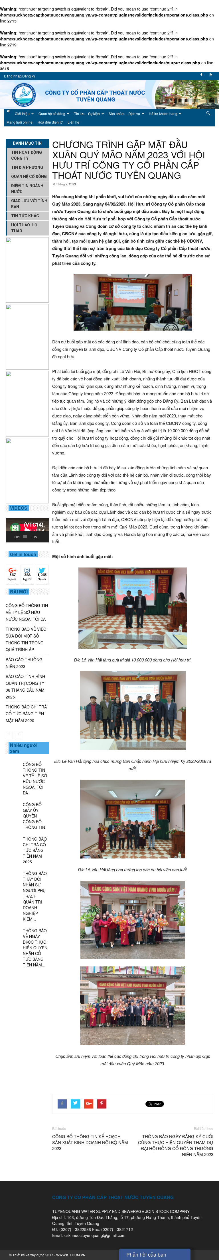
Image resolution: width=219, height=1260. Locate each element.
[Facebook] (201, 76)
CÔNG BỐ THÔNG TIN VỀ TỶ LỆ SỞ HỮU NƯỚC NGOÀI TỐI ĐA (27, 612)
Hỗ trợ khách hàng (163, 113)
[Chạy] (13, 537)
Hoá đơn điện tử (50, 122)
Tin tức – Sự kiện (87, 113)
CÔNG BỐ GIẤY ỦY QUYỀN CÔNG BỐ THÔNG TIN (34, 816)
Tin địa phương (27, 167)
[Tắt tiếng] (41, 537)
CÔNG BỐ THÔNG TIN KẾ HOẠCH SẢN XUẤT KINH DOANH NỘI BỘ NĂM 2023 (90, 1142)
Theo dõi (12, 571)
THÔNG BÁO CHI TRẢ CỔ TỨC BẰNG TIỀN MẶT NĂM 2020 (26, 713)
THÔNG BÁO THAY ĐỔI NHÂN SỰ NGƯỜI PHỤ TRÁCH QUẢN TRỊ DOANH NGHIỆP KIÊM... (35, 896)
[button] (208, 118)
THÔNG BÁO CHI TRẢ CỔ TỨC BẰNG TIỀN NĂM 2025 (35, 850)
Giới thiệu (22, 113)
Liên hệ (73, 122)
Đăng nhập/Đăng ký (19, 75)
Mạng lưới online (20, 122)
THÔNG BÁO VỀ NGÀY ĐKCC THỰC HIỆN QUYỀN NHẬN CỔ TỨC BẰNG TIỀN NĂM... (35, 948)
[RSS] (210, 76)
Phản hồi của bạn (146, 1254)
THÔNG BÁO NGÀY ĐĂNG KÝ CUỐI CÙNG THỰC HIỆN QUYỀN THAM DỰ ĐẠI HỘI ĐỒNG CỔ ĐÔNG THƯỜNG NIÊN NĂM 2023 (175, 1145)
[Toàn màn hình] (46, 537)
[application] (27, 530)
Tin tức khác (25, 216)
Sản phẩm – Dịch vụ (124, 113)
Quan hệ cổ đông (51, 113)
